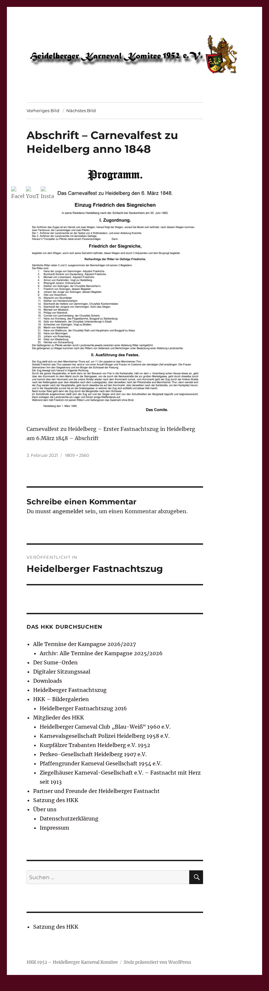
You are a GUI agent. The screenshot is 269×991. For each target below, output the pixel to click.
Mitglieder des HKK (58, 717)
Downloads (47, 681)
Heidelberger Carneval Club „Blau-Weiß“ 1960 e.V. (105, 726)
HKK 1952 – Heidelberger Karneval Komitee (72, 962)
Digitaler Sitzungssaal (61, 671)
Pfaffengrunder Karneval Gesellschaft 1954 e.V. (101, 763)
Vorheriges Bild (43, 110)
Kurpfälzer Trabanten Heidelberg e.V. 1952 (95, 745)
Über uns (44, 809)
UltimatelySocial (188, 986)
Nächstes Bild (81, 110)
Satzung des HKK (55, 800)
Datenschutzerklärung (69, 818)
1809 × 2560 (77, 455)
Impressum (54, 827)
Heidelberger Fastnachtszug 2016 (83, 708)
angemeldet (68, 511)
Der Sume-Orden (55, 662)
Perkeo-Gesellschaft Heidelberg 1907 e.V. (93, 754)
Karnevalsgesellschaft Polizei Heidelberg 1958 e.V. (105, 736)
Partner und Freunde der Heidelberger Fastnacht (96, 791)
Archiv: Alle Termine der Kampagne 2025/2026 (101, 653)
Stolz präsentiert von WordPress (157, 962)
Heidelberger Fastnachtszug (70, 690)
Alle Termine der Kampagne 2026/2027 (84, 644)
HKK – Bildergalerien (61, 699)
